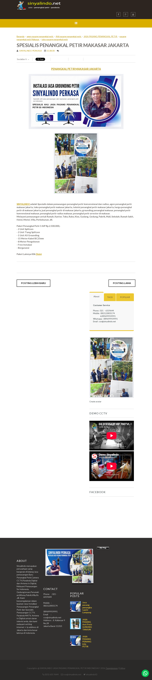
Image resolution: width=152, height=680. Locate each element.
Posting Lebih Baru (33, 283)
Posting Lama (122, 283)
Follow (122, 668)
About (96, 296)
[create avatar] (111, 399)
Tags (110, 297)
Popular (125, 297)
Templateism (112, 668)
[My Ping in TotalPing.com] (103, 548)
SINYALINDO (23, 204)
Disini (39, 254)
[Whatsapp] (145, 673)
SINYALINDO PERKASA (30, 50)
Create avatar (95, 401)
